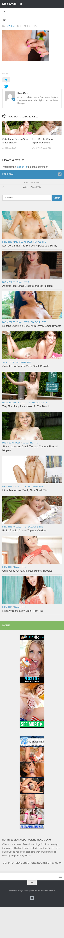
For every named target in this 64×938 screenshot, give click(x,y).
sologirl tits (38, 322)
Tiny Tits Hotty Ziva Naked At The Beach (25, 406)
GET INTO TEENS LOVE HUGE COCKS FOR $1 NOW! (32, 863)
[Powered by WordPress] (22, 891)
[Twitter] (60, 174)
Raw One (10, 26)
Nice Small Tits (12, 3)
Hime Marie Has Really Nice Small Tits (25, 490)
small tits (40, 242)
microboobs (9, 403)
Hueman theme (48, 891)
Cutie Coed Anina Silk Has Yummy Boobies (27, 570)
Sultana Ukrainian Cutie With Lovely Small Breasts (31, 325)
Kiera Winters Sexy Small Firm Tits (22, 610)
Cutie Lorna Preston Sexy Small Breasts (25, 366)
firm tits (7, 242)
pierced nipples (23, 242)
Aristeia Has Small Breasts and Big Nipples (27, 285)
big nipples (8, 282)
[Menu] (60, 4)
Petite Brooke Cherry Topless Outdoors (25, 530)
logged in (22, 167)
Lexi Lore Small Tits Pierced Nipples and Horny (29, 245)
